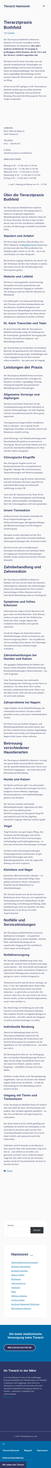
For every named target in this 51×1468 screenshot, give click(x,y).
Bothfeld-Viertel (29, 245)
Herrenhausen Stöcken (21, 1308)
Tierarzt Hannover (17, 6)
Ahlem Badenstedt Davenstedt (24, 1262)
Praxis (10, 1171)
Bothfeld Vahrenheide (20, 1267)
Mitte (13, 1292)
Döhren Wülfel (17, 1275)
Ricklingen (16, 1279)
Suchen (11, 1225)
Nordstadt (15, 1287)
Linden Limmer (18, 1300)
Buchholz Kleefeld (19, 1271)
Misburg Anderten (19, 1296)
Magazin (28, 1450)
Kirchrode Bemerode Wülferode (25, 1304)
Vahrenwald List (18, 1283)
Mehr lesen (8, 1397)
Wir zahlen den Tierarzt (13, 1465)
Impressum (42, 1450)
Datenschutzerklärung (12, 1458)
